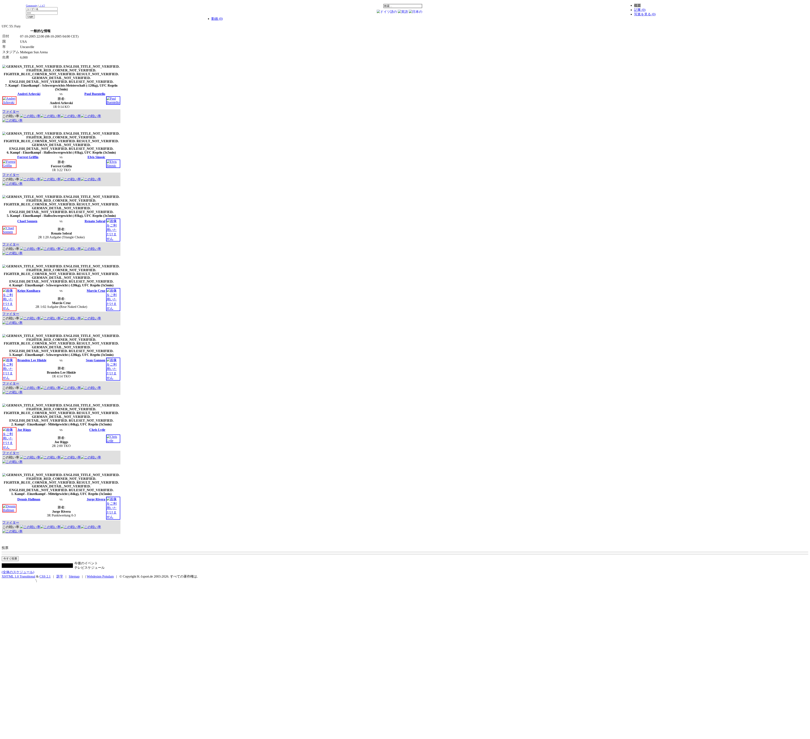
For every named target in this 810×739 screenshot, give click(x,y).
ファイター (10, 111)
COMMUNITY (356, 6)
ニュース (224, 6)
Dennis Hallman (28, 499)
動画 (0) (217, 18)
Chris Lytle (97, 430)
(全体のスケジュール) (18, 572)
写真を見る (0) (645, 14)
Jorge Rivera (96, 499)
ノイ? (42, 5)
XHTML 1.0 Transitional (18, 576)
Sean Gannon (95, 360)
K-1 (251, 6)
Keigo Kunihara (28, 290)
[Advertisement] (474, 5)
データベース (330, 6)
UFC (277, 6)
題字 (59, 576)
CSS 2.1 (45, 576)
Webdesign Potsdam (100, 576)
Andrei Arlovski (28, 94)
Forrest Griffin (27, 157)
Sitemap (74, 576)
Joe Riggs (24, 430)
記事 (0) (639, 10)
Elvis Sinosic (96, 157)
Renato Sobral (95, 221)
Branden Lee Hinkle (31, 360)
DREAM (303, 6)
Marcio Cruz (96, 290)
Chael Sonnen (27, 221)
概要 (637, 5)
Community (32, 5)
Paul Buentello (94, 94)
